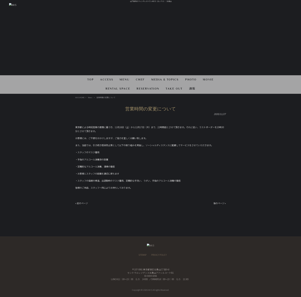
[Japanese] (292, 3)
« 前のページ (81, 203)
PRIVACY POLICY (159, 254)
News (90, 97)
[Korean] (288, 3)
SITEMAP (143, 254)
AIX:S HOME (79, 97)
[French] (275, 3)
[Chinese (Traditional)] (285, 3)
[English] (278, 3)
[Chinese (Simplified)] (282, 3)
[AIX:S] (12, 4)
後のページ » (219, 203)
